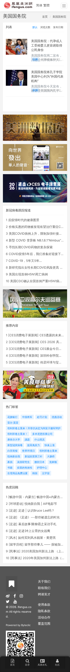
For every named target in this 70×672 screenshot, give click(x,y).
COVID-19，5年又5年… (25, 261)
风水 (13, 538)
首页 (45, 16)
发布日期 (58, 27)
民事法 (14, 551)
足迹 (13, 510)
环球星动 (16, 504)
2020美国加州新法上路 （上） (42, 551)
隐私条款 (44, 611)
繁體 (46, 5)
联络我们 (44, 588)
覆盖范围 (44, 623)
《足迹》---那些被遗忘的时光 (39, 517)
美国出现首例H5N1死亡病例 (28, 274)
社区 (57, 664)
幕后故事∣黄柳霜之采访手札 (37, 524)
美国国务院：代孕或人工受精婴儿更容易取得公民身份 (46, 45)
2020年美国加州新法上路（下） (45, 558)
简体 (39, 5)
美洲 (35, 59)
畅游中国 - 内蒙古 (21, 497)
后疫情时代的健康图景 (23, 220)
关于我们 (44, 581)
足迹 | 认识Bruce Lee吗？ (36, 510)
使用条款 (44, 604)
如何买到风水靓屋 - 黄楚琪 (37, 538)
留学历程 (16, 544)
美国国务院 (59, 16)
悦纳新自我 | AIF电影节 (40, 504)
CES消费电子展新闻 (23, 335)
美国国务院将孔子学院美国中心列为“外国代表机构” (47, 76)
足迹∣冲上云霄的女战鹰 (34, 531)
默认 (35, 27)
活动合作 (44, 617)
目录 (27, 664)
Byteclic (26, 625)
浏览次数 (45, 27)
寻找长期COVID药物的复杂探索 (31, 247)
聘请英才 (44, 594)
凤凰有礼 (42, 664)
